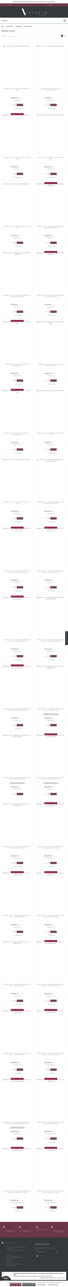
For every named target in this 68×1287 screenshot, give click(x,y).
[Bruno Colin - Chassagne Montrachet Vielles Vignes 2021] (50, 272)
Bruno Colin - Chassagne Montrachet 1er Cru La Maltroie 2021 (50, 571)
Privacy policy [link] (53, 1284)
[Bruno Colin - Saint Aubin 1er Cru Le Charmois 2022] (17, 410)
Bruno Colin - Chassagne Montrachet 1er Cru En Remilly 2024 (17, 778)
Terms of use (9, 1262)
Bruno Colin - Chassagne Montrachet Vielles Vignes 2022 (17, 296)
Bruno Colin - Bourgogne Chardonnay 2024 (51, 89)
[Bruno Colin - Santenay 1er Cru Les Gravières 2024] (17, 341)
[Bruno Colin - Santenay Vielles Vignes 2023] (17, 134)
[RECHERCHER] (66, 643)
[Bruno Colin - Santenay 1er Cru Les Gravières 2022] (50, 341)
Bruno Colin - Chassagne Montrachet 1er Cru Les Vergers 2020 (50, 1054)
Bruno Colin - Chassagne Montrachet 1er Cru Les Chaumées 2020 (17, 571)
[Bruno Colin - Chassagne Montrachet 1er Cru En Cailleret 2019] (50, 754)
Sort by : (4, 36)
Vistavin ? (8, 1254)
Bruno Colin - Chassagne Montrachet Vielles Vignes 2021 (50, 296)
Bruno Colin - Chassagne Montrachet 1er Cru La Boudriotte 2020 (17, 1191)
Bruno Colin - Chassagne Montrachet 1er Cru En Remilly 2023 (50, 709)
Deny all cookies (29, 1284)
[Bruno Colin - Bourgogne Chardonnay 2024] (50, 65)
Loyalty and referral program (14, 1257)
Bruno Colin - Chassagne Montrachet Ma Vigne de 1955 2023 (50, 502)
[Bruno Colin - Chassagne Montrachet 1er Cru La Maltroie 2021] (50, 548)
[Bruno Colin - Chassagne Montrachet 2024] (17, 479)
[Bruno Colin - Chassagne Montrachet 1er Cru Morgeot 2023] (50, 823)
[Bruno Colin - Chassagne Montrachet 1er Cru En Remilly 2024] (17, 754)
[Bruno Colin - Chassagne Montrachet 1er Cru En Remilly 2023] (50, 685)
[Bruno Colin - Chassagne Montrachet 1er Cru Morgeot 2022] (17, 823)
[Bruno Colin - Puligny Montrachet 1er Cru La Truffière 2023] (50, 892)
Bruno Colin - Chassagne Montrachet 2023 (50, 433)
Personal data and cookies (13, 1264)
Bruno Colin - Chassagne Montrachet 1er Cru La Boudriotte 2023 (17, 709)
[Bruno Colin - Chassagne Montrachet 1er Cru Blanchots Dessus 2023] (17, 1099)
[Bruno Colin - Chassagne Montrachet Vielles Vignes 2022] (17, 272)
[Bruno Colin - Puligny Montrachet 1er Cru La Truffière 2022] (17, 892)
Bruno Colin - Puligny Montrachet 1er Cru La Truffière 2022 (17, 916)
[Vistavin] (34, 12)
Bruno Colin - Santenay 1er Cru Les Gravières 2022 (51, 364)
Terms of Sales (10, 1260)
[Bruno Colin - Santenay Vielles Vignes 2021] (50, 134)
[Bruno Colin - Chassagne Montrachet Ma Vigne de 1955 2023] (50, 479)
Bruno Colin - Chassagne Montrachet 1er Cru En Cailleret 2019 (50, 778)
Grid (62, 37)
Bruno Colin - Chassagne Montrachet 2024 (17, 502)
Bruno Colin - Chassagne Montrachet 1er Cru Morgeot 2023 (50, 847)
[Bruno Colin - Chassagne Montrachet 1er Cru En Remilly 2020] (50, 1168)
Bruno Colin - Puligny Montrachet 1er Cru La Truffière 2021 (17, 1054)
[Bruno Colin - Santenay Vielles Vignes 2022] (17, 203)
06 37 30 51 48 (10, 1250)
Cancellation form (11, 1265)
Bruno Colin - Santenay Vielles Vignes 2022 (17, 227)
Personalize (41, 1284)
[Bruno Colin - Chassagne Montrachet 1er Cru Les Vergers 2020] (50, 1030)
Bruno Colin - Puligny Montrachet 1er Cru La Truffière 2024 (17, 985)
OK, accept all (15, 1284)
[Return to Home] (2, 26)
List (65, 37)
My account (62, 5)
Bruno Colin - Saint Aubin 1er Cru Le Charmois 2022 (17, 433)
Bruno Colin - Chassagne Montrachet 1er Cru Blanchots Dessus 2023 (17, 1122)
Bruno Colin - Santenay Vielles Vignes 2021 (51, 158)
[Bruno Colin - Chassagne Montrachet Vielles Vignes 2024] (50, 203)
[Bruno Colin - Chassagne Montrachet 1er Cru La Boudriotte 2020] (17, 1168)
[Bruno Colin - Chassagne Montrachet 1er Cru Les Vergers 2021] (17, 617)
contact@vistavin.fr (20, 1250)
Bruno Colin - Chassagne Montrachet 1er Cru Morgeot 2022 (17, 847)
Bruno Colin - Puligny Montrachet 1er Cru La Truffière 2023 (50, 916)
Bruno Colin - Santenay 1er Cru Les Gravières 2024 (17, 364)
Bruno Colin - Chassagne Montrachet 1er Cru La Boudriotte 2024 (50, 640)
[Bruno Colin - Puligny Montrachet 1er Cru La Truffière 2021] (17, 1030)
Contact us (9, 1259)
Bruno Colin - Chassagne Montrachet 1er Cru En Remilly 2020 (50, 1191)
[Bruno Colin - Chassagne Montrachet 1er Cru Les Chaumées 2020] (17, 548)
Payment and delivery (12, 1256)
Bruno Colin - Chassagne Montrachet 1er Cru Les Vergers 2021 (17, 640)
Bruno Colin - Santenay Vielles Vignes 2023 (17, 158)
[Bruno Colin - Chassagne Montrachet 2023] (50, 410)
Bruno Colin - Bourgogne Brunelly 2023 (17, 89)
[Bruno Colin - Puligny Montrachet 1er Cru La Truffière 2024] (17, 961)
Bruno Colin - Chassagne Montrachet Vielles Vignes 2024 (50, 227)
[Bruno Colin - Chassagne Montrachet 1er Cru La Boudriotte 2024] (50, 617)
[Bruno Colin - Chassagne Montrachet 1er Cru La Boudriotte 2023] (17, 685)
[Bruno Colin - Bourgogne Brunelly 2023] (17, 65)
